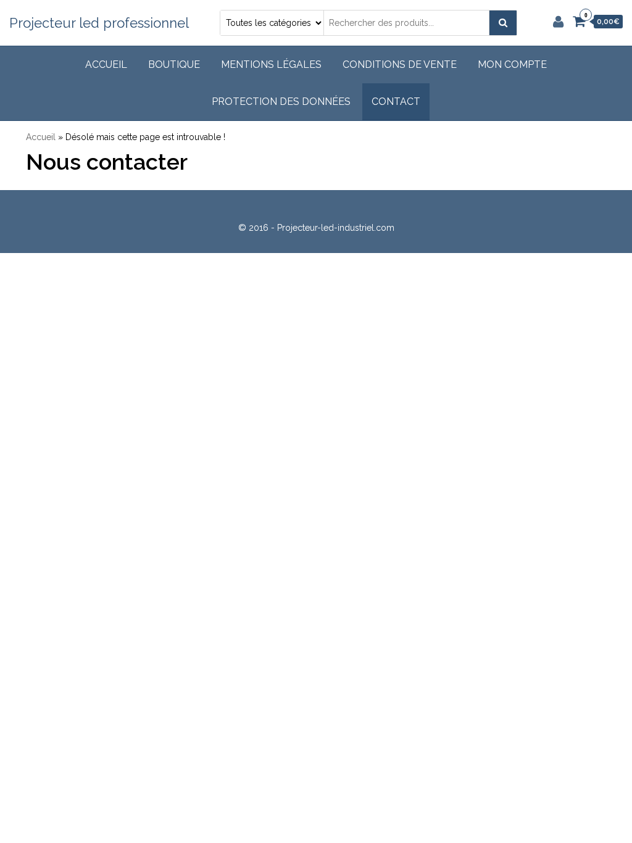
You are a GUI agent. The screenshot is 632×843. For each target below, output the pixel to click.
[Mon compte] (558, 22)
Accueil (106, 64)
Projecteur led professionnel (99, 23)
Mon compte (512, 64)
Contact (396, 101)
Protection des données (281, 101)
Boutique (174, 64)
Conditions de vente (400, 64)
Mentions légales (271, 64)
